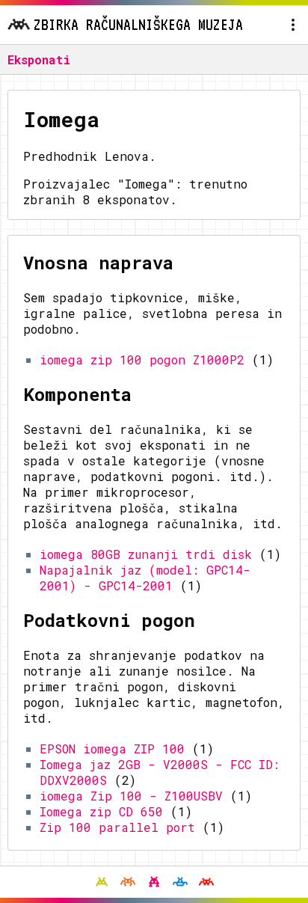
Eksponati (38, 59)
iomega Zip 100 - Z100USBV (131, 795)
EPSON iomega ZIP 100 (112, 748)
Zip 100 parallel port (117, 827)
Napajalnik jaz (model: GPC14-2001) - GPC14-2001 (145, 577)
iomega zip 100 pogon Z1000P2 (142, 359)
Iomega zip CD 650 (101, 811)
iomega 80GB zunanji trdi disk (146, 554)
